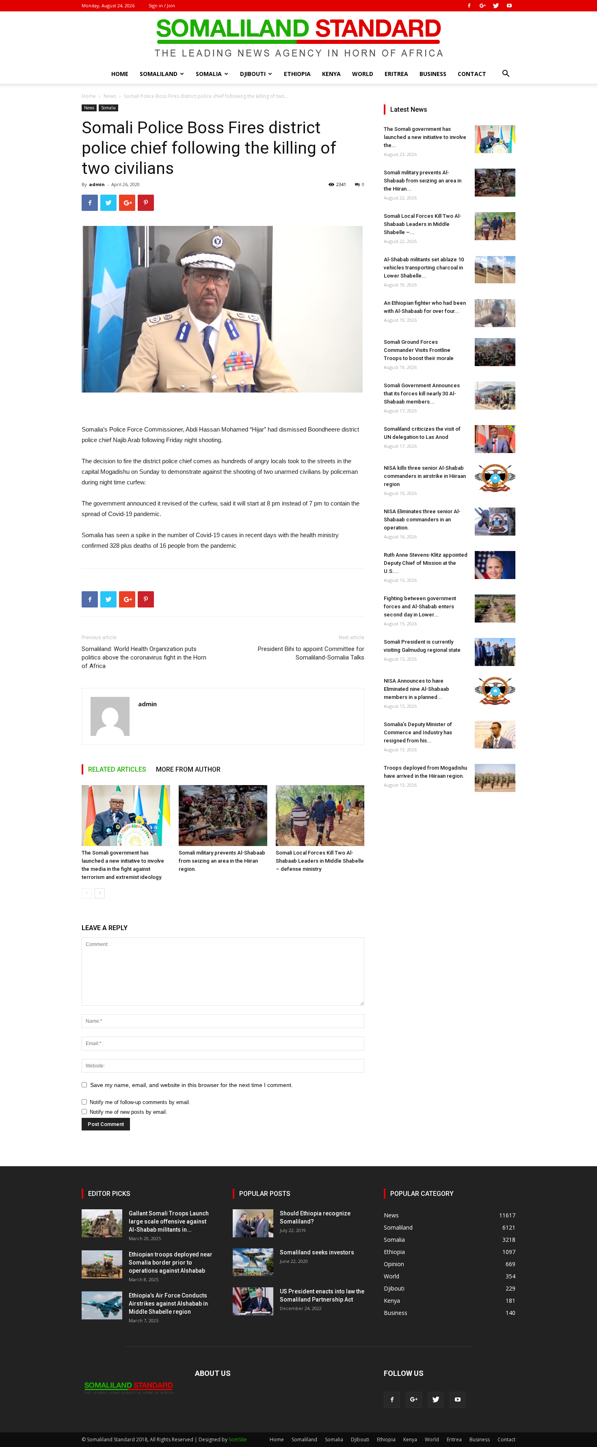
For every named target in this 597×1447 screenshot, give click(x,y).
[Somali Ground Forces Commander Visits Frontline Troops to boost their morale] (495, 352)
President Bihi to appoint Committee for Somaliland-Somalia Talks (311, 653)
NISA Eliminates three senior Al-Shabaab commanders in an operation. (422, 519)
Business (433, 74)
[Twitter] (496, 5)
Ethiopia (297, 74)
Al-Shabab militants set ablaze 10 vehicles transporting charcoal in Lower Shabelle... (424, 267)
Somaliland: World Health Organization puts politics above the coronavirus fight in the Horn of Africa (144, 657)
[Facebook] (469, 5)
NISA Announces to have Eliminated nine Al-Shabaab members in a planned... (416, 689)
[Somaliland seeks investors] (253, 1262)
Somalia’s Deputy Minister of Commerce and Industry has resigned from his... (418, 732)
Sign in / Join (162, 5)
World (362, 74)
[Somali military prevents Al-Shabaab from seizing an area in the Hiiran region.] (223, 815)
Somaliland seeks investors (317, 1252)
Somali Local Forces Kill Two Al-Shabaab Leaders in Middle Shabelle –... (422, 224)
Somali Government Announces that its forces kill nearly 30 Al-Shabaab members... (422, 393)
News (110, 96)
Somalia (209, 74)
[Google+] (482, 5)
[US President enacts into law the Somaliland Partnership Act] (253, 1301)
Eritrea (396, 74)
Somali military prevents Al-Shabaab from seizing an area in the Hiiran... (422, 180)
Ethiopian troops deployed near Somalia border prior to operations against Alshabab (170, 1262)
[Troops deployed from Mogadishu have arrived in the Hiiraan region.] (495, 778)
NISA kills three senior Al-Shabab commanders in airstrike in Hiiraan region (425, 476)
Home (119, 74)
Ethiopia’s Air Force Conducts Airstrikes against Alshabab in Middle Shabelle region (168, 1303)
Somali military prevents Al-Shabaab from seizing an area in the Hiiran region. (222, 861)
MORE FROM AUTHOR (188, 769)
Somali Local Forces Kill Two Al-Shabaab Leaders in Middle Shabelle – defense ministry (320, 861)
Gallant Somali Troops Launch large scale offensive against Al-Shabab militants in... (169, 1221)
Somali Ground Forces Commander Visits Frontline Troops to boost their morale (419, 350)
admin (97, 184)
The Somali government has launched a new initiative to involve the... (425, 137)
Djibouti (253, 74)
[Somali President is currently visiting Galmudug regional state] (495, 652)
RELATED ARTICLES (117, 769)
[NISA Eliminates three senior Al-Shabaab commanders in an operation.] (495, 522)
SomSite (238, 1439)
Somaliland (158, 74)
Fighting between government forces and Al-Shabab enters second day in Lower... (420, 606)
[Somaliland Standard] (298, 38)
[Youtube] (509, 5)
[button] (505, 74)
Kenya (331, 74)
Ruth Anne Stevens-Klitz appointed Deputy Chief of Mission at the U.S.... (425, 563)
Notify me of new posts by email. (128, 1112)
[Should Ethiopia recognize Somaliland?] (253, 1223)
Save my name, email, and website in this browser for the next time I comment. (191, 1085)
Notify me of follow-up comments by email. (140, 1102)
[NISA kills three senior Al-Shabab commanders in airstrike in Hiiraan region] (495, 478)
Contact (472, 74)
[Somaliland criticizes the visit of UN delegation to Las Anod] (495, 439)
